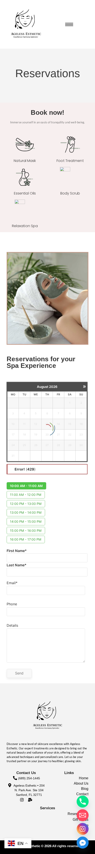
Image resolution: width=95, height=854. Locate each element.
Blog (84, 789)
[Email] (83, 815)
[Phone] (83, 802)
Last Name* (17, 565)
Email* (12, 583)
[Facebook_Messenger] (83, 842)
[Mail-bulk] (30, 800)
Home (83, 778)
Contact (82, 794)
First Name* (17, 550)
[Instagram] (22, 800)
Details (12, 625)
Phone (12, 604)
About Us (81, 783)
